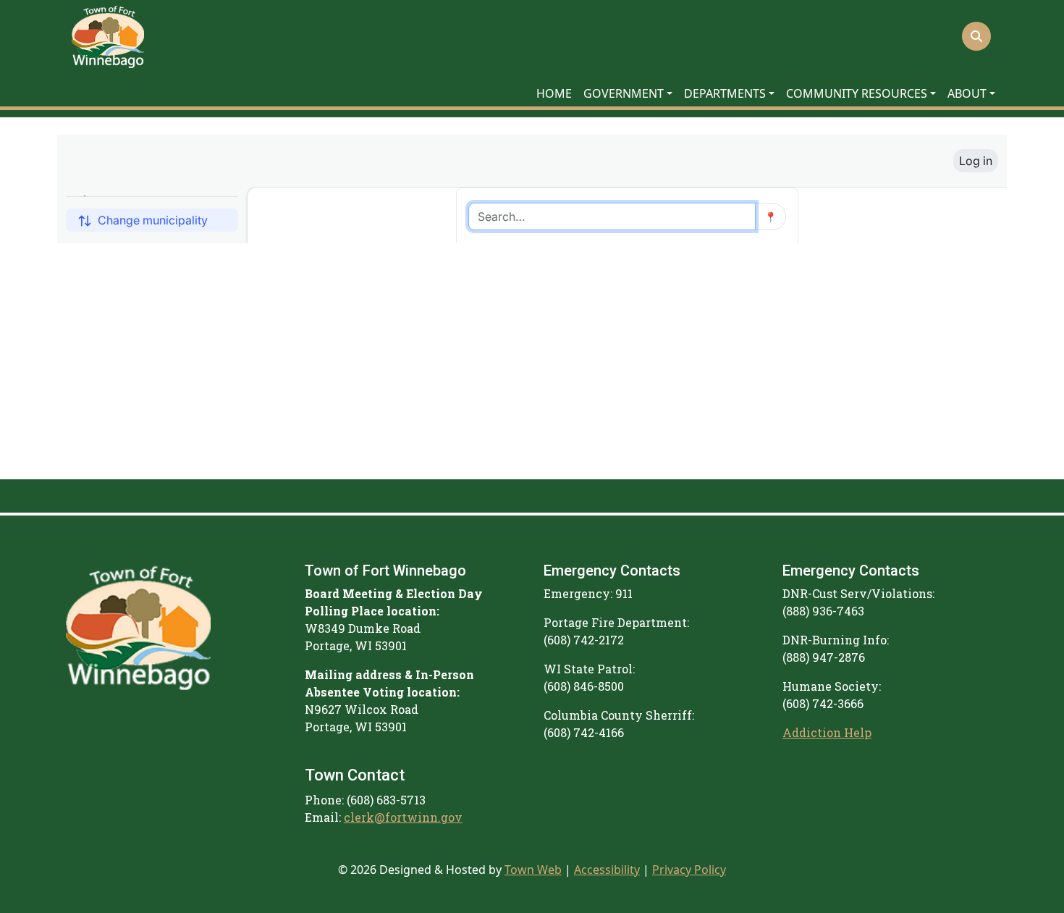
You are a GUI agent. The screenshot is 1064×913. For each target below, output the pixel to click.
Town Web (533, 870)
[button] (628, 93)
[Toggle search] (976, 36)
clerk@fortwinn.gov (403, 817)
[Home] (108, 36)
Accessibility (607, 870)
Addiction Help (826, 732)
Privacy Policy (689, 870)
